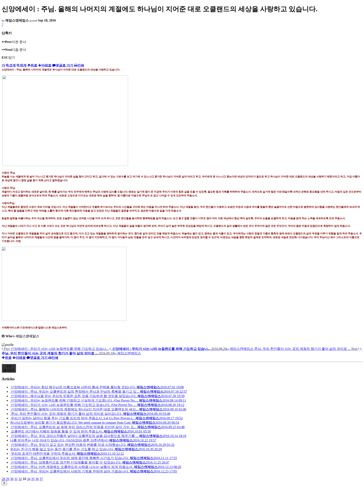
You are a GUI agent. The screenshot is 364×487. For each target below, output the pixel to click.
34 (28, 479)
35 (33, 479)
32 (20, 479)
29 (7, 479)
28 (3, 479)
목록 (8, 368)
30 (11, 479)
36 (37, 479)
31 (16, 479)
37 (41, 479)
